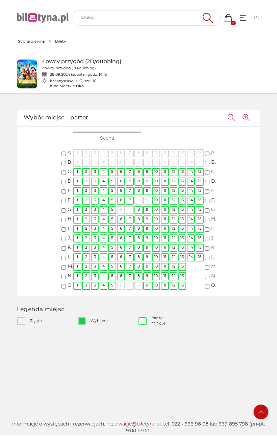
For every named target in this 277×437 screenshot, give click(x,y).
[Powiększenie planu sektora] (245, 118)
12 (173, 172)
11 (164, 172)
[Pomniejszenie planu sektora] (231, 118)
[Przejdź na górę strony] (261, 412)
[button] (228, 18)
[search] (146, 18)
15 (199, 172)
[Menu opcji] (243, 18)
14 (191, 172)
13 (182, 172)
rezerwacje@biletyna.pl (133, 424)
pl (257, 18)
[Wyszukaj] (207, 17)
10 (156, 172)
